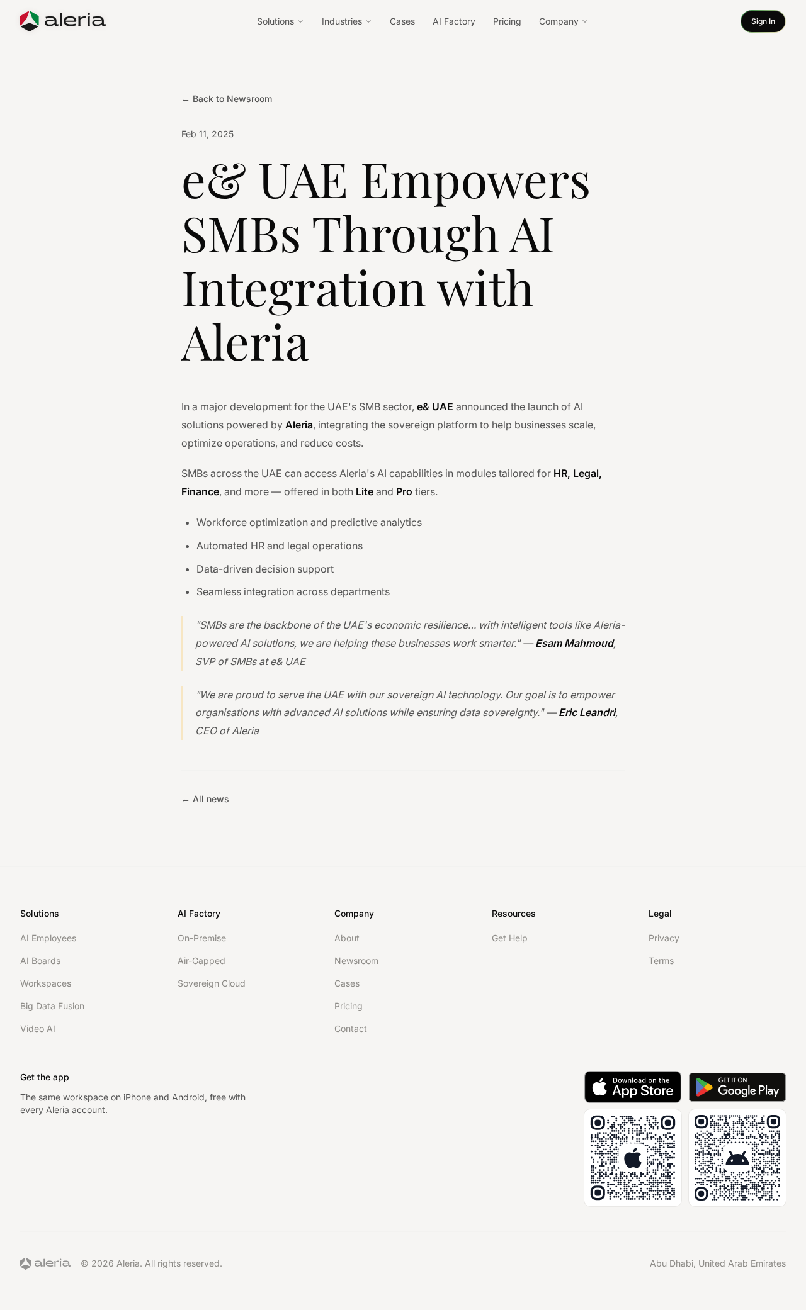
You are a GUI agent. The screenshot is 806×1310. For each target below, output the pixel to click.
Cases (402, 21)
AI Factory (454, 21)
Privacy (664, 937)
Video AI (37, 1028)
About (347, 937)
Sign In (763, 21)
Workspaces (45, 983)
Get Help (510, 937)
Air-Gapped (201, 960)
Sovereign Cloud (212, 983)
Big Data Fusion (52, 1005)
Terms (661, 960)
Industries (342, 21)
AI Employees (48, 937)
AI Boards (40, 960)
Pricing (507, 21)
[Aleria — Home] (63, 21)
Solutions (275, 21)
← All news (205, 798)
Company (559, 21)
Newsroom (356, 960)
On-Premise (202, 937)
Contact (350, 1028)
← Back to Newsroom (226, 98)
